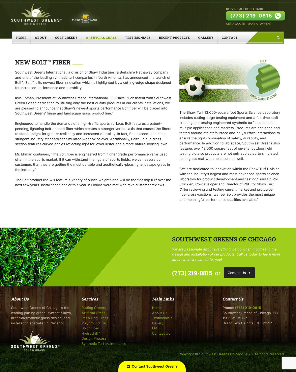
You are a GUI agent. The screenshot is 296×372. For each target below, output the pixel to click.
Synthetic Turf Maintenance (104, 344)
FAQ (155, 328)
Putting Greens (94, 308)
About (41, 38)
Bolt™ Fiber (90, 328)
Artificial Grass (101, 38)
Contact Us (161, 333)
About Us (159, 313)
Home (21, 38)
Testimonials (138, 38)
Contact (230, 38)
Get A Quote (235, 23)
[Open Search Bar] (278, 38)
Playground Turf (95, 323)
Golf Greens (66, 38)
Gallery (205, 38)
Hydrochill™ (91, 333)
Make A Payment (259, 23)
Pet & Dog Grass (95, 318)
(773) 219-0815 (192, 273)
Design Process (94, 338)
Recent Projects (174, 38)
